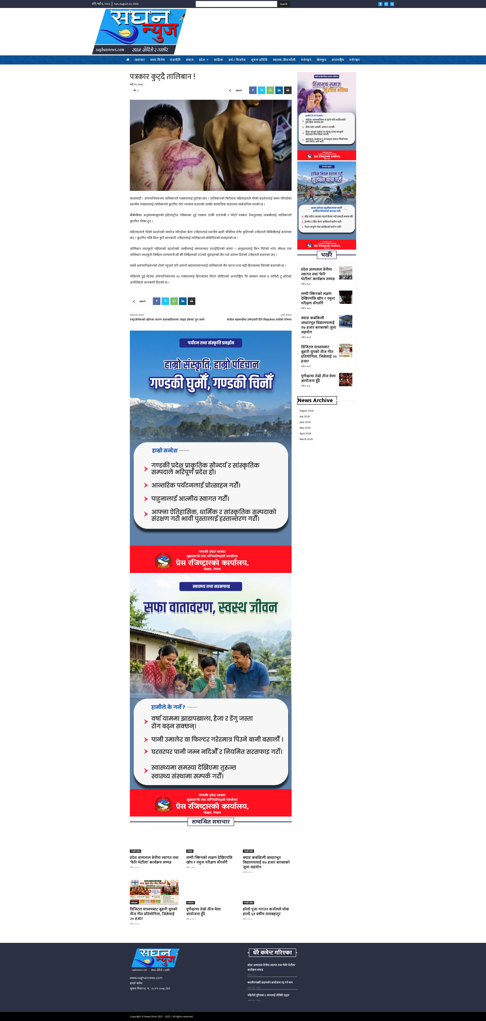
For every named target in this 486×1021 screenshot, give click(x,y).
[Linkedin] (279, 90)
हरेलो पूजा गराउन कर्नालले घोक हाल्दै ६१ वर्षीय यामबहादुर (266, 911)
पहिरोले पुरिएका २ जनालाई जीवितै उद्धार (268, 995)
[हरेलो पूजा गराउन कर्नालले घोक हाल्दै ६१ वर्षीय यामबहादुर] (267, 892)
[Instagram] (386, 4)
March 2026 (306, 439)
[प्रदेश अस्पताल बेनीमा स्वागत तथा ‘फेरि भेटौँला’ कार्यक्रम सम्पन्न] (154, 840)
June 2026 (305, 422)
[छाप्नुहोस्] (288, 90)
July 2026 (305, 416)
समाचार (189, 851)
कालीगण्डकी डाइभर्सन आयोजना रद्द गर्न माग (270, 982)
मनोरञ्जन (134, 902)
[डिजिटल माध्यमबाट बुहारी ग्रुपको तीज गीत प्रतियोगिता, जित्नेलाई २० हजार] (154, 892)
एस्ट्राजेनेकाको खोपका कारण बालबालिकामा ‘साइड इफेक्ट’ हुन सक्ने (167, 319)
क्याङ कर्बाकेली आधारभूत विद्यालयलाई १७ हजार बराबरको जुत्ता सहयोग (266, 862)
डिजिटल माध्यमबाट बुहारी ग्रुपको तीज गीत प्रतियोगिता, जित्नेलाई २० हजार (153, 914)
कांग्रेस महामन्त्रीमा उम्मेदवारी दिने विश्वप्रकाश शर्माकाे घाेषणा (259, 319)
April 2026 (305, 433)
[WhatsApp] (270, 90)
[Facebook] (380, 4)
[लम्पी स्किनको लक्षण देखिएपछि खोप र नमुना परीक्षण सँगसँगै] (210, 840)
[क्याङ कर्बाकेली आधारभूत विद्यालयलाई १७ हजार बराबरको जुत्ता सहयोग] (267, 840)
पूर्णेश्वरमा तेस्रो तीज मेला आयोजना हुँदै (203, 911)
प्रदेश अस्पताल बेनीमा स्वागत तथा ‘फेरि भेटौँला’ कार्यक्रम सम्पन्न (154, 860)
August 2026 (307, 411)
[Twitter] (392, 4)
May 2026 (305, 428)
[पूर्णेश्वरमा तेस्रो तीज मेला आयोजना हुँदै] (210, 892)
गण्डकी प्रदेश (135, 851)
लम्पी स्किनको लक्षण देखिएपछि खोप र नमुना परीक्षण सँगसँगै (209, 860)
